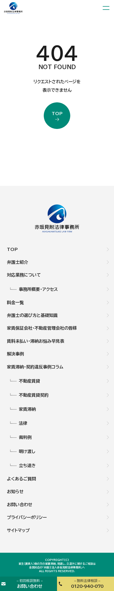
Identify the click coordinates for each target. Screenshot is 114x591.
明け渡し (27, 451)
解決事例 (15, 354)
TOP (12, 249)
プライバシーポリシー (27, 517)
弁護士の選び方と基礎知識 (32, 315)
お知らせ (15, 491)
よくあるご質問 (21, 479)
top (57, 113)
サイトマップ (18, 530)
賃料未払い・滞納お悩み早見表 (35, 341)
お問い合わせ (19, 504)
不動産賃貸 (29, 381)
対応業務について (24, 275)
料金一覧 (15, 302)
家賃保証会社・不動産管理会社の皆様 (42, 328)
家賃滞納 (27, 409)
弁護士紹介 (17, 262)
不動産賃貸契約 (34, 395)
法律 (23, 423)
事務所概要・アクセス (38, 289)
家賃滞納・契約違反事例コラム (35, 367)
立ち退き (27, 465)
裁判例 (25, 437)
